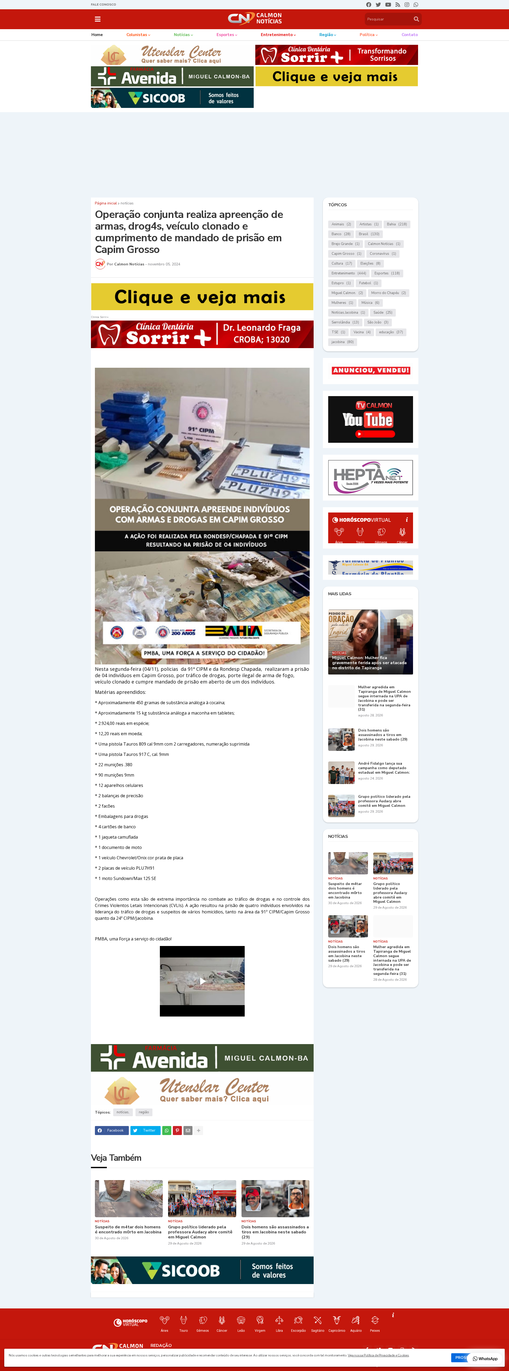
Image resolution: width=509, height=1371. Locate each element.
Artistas (369, 224)
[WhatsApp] (166, 1130)
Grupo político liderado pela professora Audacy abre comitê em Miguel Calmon (200, 1232)
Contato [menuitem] (410, 34)
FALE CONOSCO (103, 4)
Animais (341, 224)
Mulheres (342, 302)
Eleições (370, 263)
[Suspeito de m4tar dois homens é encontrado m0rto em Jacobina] (129, 1198)
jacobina (343, 342)
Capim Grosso (346, 253)
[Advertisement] (254, 153)
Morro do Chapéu (388, 293)
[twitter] (378, 5)
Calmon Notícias (384, 244)
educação (391, 332)
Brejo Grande (345, 244)
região (144, 1112)
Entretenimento (349, 273)
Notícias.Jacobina (348, 312)
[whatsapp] (416, 5)
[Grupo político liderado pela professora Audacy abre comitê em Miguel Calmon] (202, 1198)
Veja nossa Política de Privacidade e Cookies (378, 1355)
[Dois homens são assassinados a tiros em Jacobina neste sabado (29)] (276, 1198)
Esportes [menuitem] (225, 34)
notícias (127, 203)
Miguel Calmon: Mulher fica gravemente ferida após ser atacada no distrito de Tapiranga (369, 663)
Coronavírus (383, 253)
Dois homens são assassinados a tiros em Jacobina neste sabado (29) (275, 1232)
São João (377, 322)
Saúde (383, 312)
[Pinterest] (177, 1130)
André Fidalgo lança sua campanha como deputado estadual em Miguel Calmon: (384, 768)
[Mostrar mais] (198, 1130)
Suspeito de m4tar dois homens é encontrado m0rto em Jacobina (128, 1230)
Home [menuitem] (97, 34)
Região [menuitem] (326, 34)
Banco (341, 234)
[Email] (187, 1130)
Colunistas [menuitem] (136, 34)
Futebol (368, 283)
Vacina (362, 332)
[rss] (398, 5)
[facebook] (368, 5)
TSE (338, 332)
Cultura (342, 263)
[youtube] (388, 5)
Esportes (387, 273)
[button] (97, 19)
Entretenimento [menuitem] (277, 34)
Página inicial (106, 203)
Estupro (341, 283)
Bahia (397, 224)
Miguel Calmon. (347, 293)
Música (370, 302)
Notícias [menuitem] (182, 34)
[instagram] (407, 5)
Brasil (369, 234)
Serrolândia (345, 322)
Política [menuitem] (367, 34)
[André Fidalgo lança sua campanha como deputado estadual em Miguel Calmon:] (341, 772)
